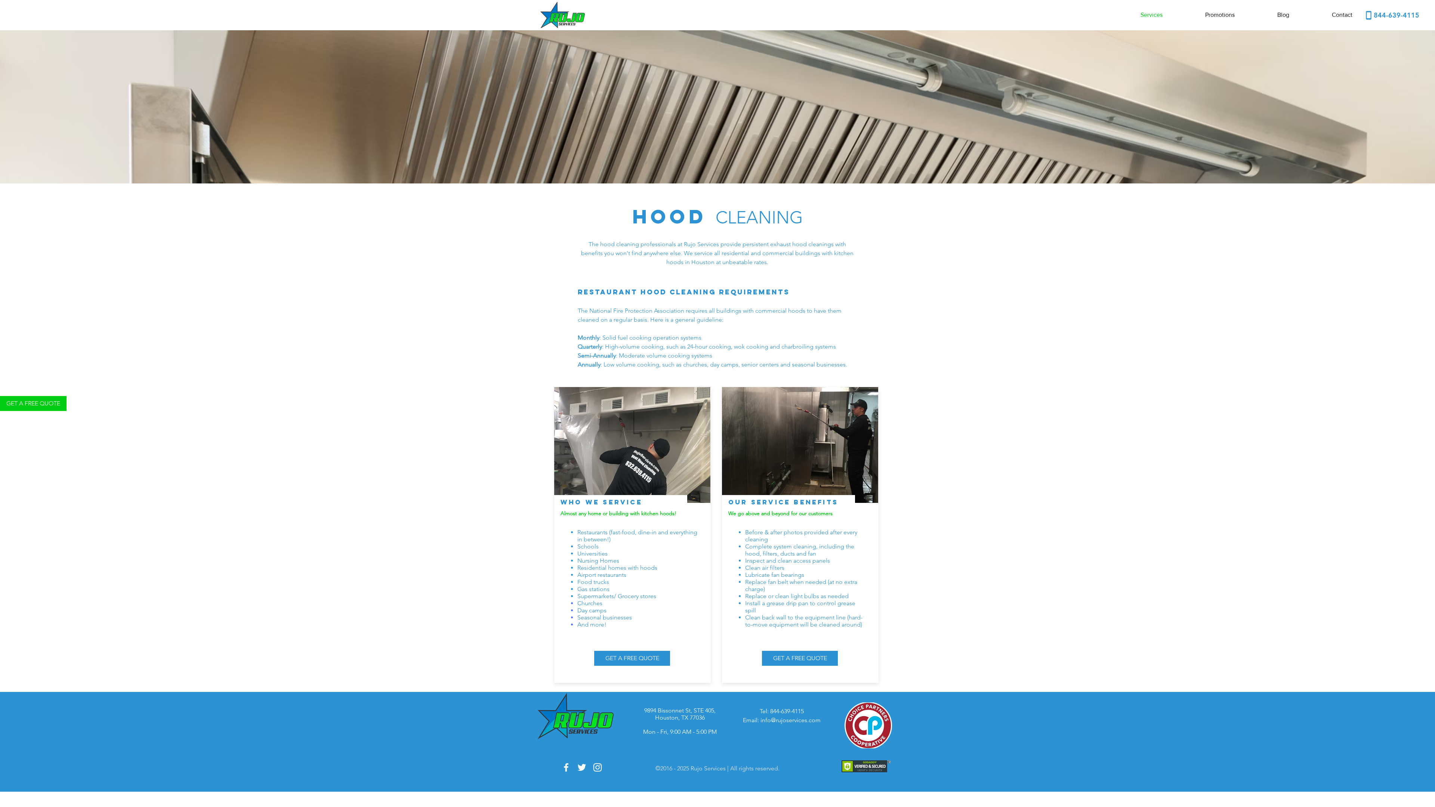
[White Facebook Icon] (566, 767)
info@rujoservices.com (790, 720)
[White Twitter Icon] (581, 767)
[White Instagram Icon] (597, 767)
